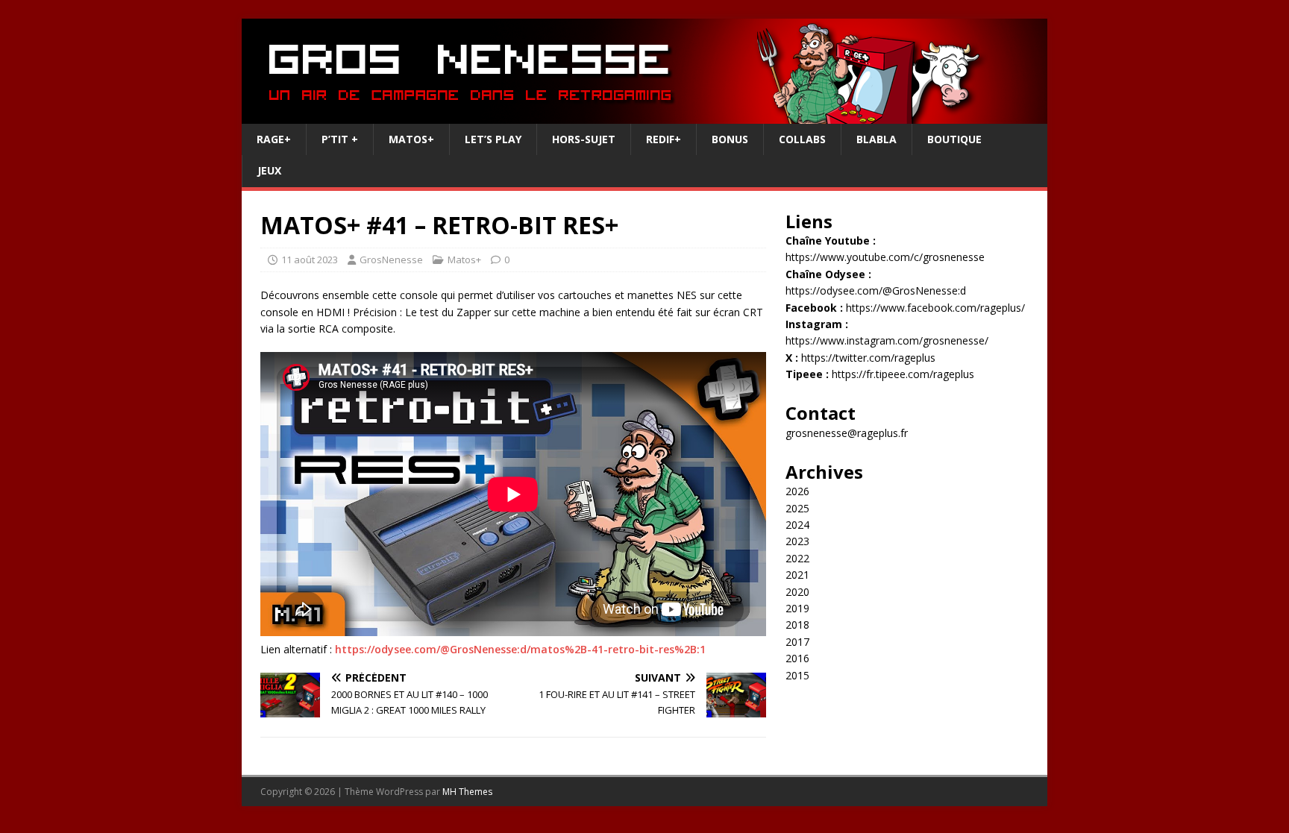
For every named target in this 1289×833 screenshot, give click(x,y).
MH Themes (467, 791)
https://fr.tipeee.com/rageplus (903, 374)
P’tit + (340, 139)
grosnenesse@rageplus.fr (846, 433)
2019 (797, 608)
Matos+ (411, 139)
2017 (797, 642)
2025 (797, 508)
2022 (797, 558)
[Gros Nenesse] (644, 115)
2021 (797, 575)
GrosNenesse (391, 259)
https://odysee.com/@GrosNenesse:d (875, 290)
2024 (797, 525)
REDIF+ (663, 139)
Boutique (954, 139)
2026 (797, 491)
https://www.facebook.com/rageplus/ (935, 308)
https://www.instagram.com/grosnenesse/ (886, 340)
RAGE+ (274, 139)
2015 (797, 675)
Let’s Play (493, 139)
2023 (797, 541)
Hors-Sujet (583, 139)
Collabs (802, 139)
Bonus (730, 139)
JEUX (269, 170)
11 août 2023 (309, 259)
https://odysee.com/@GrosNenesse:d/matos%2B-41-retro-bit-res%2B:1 (520, 649)
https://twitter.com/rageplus (868, 358)
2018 (797, 624)
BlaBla (876, 139)
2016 (797, 658)
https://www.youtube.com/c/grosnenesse (885, 257)
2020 (797, 592)
